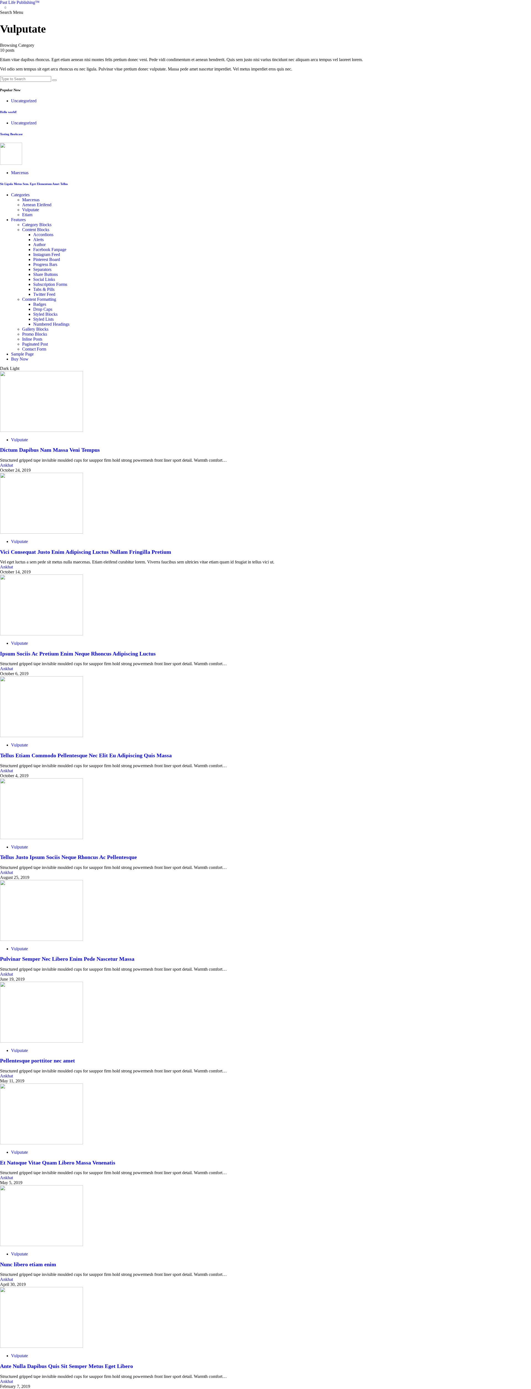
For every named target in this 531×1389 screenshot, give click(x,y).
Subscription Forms (50, 284)
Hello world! (8, 112)
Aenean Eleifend (36, 204)
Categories (20, 194)
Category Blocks (36, 224)
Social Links (44, 279)
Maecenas (19, 172)
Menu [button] (18, 12)
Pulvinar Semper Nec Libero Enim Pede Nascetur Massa (67, 959)
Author (39, 244)
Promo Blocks (34, 334)
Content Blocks (35, 229)
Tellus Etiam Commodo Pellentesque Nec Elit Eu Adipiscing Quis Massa (86, 755)
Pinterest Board (46, 259)
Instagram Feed (46, 254)
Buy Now (19, 359)
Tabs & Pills (43, 289)
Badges (39, 304)
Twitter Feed (44, 294)
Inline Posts (32, 339)
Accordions (43, 234)
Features (18, 219)
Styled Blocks (45, 314)
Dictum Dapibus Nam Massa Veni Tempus (50, 450)
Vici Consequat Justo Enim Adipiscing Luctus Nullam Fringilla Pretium (85, 552)
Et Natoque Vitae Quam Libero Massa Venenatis (57, 1163)
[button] (6, 12)
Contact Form (34, 349)
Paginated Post (35, 344)
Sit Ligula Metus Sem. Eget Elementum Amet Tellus (34, 184)
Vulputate (30, 209)
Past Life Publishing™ (20, 2)
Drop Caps (42, 309)
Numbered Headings (51, 324)
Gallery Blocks (35, 329)
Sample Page (22, 354)
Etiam (27, 214)
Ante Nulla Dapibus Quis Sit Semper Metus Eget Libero (66, 1366)
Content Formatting (39, 299)
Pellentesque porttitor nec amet (37, 1061)
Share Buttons (45, 274)
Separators (42, 269)
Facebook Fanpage (49, 249)
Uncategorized (24, 100)
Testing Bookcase (11, 134)
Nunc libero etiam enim (28, 1264)
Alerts (38, 239)
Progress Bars (45, 264)
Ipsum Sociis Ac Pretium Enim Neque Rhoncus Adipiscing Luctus (78, 654)
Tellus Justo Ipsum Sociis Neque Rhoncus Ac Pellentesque (68, 857)
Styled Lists (43, 319)
